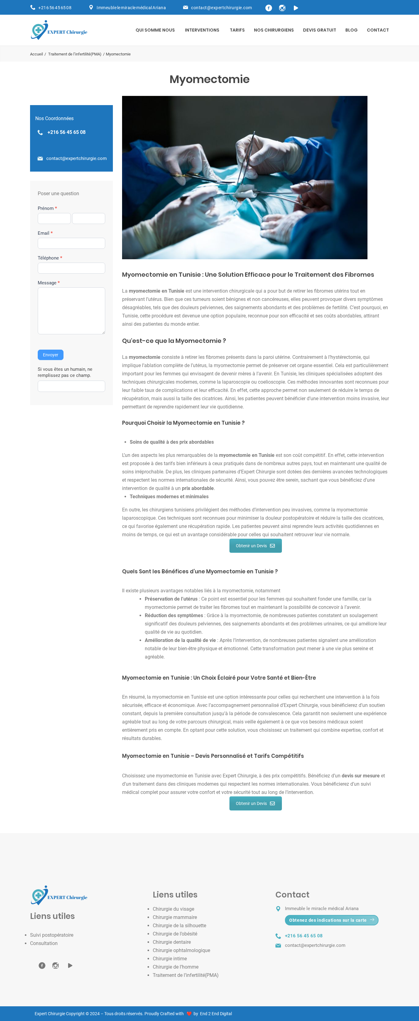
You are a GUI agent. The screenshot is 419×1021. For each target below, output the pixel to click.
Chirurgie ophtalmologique (181, 950)
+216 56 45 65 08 (54, 7)
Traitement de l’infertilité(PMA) (75, 54)
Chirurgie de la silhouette (179, 925)
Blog (351, 30)
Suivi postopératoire (51, 935)
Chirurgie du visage (173, 909)
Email (45, 233)
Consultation (44, 943)
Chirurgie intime (170, 959)
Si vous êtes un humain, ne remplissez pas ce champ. (65, 372)
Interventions (202, 30)
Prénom (47, 208)
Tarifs (237, 30)
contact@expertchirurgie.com (76, 158)
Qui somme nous (155, 30)
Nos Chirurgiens (274, 30)
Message (49, 283)
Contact (378, 30)
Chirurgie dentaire (172, 942)
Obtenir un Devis (251, 545)
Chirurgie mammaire (175, 917)
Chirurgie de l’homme (175, 967)
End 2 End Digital (215, 1013)
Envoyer (50, 354)
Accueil (36, 54)
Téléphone (50, 258)
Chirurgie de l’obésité (175, 934)
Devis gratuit (319, 30)
